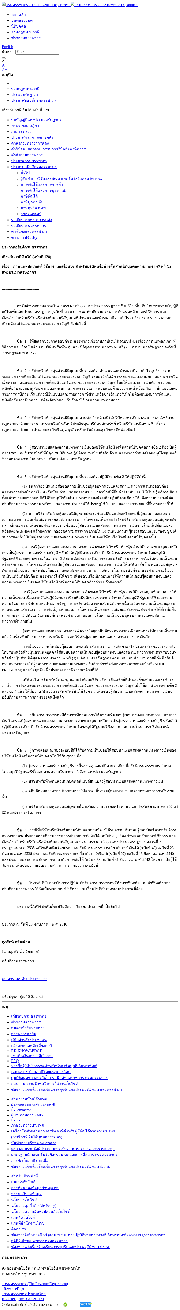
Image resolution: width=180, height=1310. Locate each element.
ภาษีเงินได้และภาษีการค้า (42, 184)
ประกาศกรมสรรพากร (29, 161)
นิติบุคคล (18, 26)
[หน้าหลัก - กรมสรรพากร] (70, 5)
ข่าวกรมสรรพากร (26, 38)
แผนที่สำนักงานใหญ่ (28, 1223)
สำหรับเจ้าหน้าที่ (24, 1176)
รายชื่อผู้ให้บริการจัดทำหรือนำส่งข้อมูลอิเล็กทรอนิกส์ (54, 1066)
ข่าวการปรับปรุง (24, 237)
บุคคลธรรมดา (23, 20)
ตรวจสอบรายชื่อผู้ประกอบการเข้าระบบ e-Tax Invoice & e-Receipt (63, 1149)
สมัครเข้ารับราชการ (28, 1028)
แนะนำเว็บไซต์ (23, 1182)
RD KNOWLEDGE (26, 1051)
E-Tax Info (19, 1120)
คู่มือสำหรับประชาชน (29, 1040)
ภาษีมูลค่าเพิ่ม (32, 202)
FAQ (15, 1061)
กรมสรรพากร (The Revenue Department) (35, 1284)
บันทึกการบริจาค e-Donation (33, 1143)
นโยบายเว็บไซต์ (24, 1200)
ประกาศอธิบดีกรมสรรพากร (34, 100)
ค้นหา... (8, 52)
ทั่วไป (25, 173)
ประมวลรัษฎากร (25, 95)
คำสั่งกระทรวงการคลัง (30, 143)
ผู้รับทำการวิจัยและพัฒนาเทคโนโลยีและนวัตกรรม (62, 179)
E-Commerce (21, 1110)
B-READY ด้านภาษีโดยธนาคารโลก (41, 1072)
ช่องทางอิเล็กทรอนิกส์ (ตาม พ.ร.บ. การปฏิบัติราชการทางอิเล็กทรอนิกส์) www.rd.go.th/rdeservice (88, 1235)
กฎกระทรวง (21, 131)
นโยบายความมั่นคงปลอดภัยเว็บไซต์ (40, 1211)
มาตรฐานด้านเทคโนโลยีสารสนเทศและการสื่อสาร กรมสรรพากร (64, 1155)
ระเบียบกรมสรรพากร (28, 226)
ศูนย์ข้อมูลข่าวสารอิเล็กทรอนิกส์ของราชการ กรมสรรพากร (59, 1078)
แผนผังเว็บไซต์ (23, 1217)
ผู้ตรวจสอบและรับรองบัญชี (33, 1105)
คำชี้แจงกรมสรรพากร (29, 232)
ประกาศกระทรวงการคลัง (32, 137)
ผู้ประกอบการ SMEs (27, 1115)
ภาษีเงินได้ (29, 196)
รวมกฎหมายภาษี (25, 32)
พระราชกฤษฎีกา (25, 126)
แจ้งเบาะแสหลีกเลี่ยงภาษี (31, 1046)
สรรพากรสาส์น (23, 1034)
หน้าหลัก (18, 14)
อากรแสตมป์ (31, 214)
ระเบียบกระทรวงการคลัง (31, 220)
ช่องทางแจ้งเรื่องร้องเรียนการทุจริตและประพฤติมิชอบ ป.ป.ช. (60, 1166)
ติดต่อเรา (18, 1229)
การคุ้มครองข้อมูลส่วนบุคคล (35, 1188)
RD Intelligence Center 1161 (23, 1299)
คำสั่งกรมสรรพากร (27, 155)
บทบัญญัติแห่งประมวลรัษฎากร (36, 120)
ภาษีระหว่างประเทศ (27, 1125)
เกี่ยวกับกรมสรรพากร (28, 1016)
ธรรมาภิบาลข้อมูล (26, 1194)
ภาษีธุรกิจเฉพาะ (34, 208)
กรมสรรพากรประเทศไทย (24, 1294)
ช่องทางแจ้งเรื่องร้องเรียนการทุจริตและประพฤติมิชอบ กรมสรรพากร (67, 1090)
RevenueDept (13, 1289)
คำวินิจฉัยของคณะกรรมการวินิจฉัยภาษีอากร (48, 149)
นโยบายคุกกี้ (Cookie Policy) (33, 1206)
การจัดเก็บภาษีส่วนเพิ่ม (30, 1161)
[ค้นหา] (4, 58)
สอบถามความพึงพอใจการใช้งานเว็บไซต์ (44, 1084)
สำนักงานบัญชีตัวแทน (29, 1099)
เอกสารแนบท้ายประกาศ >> (24, 979)
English (7, 47)
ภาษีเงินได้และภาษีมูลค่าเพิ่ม (44, 190)
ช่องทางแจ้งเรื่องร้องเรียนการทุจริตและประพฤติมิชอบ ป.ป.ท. (60, 1247)
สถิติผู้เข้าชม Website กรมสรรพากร (39, 1241)
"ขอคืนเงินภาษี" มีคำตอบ (32, 1056)
